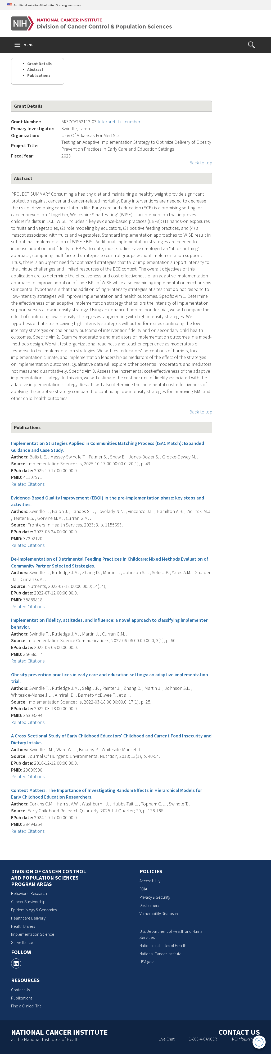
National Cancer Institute (160, 953)
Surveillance (22, 942)
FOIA (143, 888)
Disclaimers (149, 905)
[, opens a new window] (16, 963)
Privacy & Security (154, 897)
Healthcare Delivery (28, 918)
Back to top (200, 163)
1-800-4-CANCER (203, 1039)
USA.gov (146, 961)
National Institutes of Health (162, 945)
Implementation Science (32, 934)
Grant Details (39, 63)
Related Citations (28, 484)
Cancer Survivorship (28, 901)
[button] (251, 45)
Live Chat (166, 1039)
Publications (38, 75)
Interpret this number (119, 122)
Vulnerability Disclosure (159, 913)
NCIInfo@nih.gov (246, 1039)
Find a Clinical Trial (27, 1005)
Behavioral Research (29, 893)
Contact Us (20, 989)
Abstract (35, 69)
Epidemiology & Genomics (34, 909)
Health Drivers (23, 926)
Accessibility (149, 880)
